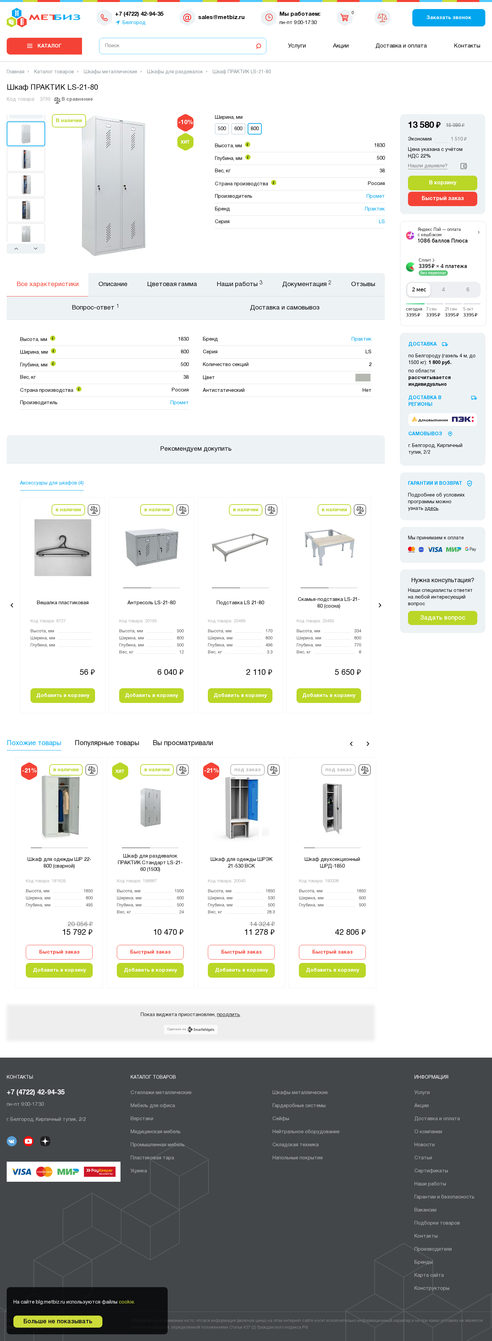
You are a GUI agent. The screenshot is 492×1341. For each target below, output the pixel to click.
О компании (428, 1132)
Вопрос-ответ (95, 307)
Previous (17, 248)
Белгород (134, 22)
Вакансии (425, 1210)
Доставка (422, 344)
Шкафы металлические (300, 1092)
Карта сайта (429, 1275)
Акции (341, 46)
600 (238, 128)
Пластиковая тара (152, 1158)
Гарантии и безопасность (444, 1197)
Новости (424, 1145)
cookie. (127, 1302)
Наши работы (430, 1184)
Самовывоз (425, 434)
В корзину (442, 183)
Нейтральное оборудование (305, 1132)
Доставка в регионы (424, 401)
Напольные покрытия (297, 1158)
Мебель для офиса (153, 1105)
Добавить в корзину (62, 695)
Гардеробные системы (299, 1105)
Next (35, 248)
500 (222, 128)
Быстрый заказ (59, 952)
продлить (228, 1014)
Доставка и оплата (401, 46)
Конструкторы (431, 1288)
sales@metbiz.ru (221, 17)
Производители (433, 1249)
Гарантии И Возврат (435, 483)
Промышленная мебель (158, 1145)
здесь (431, 509)
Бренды (423, 1262)
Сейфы (280, 1118)
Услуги (297, 46)
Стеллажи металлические (161, 1092)
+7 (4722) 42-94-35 (36, 1093)
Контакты (467, 46)
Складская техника (295, 1145)
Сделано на (176, 1029)
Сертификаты (431, 1171)
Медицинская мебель (156, 1132)
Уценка (139, 1171)
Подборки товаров (437, 1223)
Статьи (423, 1158)
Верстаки (142, 1118)
